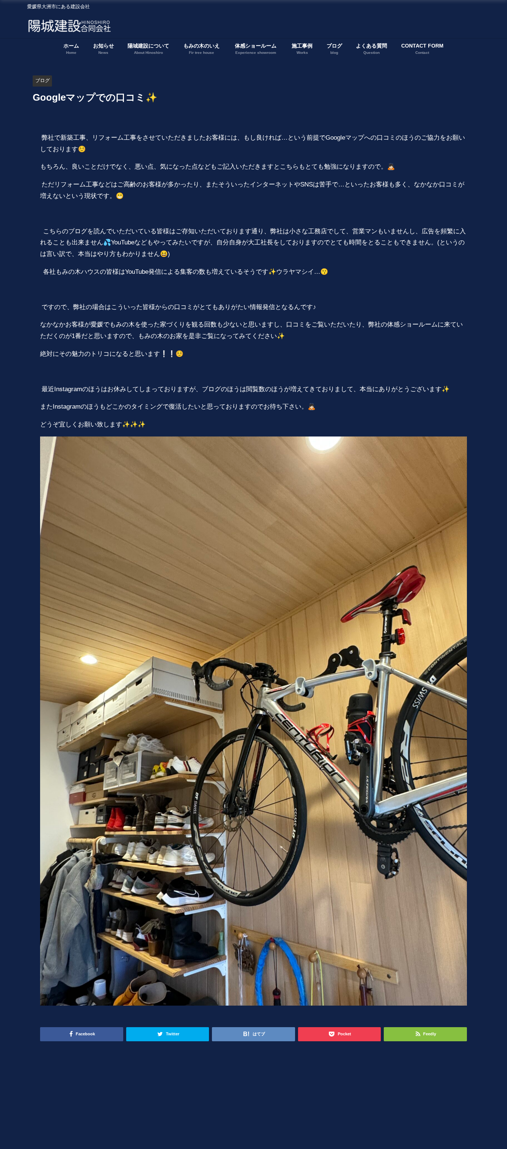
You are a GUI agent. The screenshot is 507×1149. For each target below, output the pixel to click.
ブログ (42, 80)
